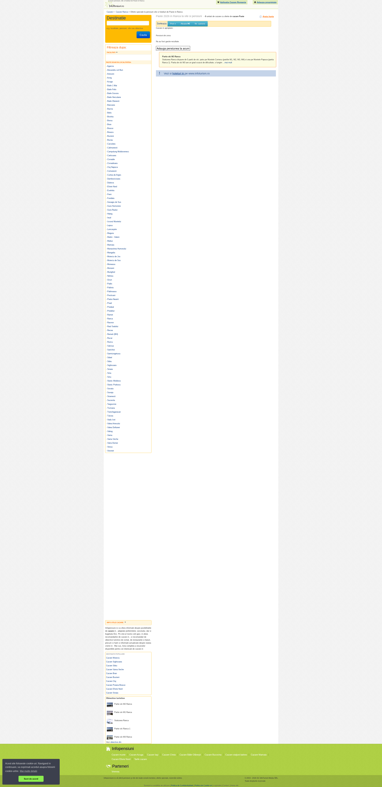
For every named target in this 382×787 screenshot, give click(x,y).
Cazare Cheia (169, 755)
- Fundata (110, 198)
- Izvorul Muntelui (113, 221)
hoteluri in (178, 73)
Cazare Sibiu (111, 665)
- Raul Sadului (112, 326)
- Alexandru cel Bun (114, 70)
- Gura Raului (111, 210)
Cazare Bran (111, 673)
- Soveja (109, 392)
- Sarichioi (110, 350)
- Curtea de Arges (113, 175)
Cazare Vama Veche (115, 669)
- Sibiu (109, 361)
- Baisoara (110, 105)
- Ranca (109, 319)
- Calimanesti (111, 148)
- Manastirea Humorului (116, 249)
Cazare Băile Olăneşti (190, 755)
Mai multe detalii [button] (28, 771)
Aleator (184, 23)
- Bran (108, 124)
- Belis (109, 113)
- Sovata (109, 388)
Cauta (143, 35)
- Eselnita (110, 190)
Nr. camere (200, 23)
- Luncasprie (111, 229)
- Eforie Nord (111, 186)
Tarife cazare (140, 759)
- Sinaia (109, 369)
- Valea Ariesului (113, 423)
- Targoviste (111, 404)
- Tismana (110, 408)
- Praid (109, 303)
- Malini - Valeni (112, 237)
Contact (226, 785)
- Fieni (108, 194)
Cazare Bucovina (213, 755)
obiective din (115, 742)
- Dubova (110, 183)
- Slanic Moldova (113, 381)
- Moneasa (110, 264)
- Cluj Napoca (112, 167)
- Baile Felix (111, 89)
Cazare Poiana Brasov (115, 685)
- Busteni (110, 136)
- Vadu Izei (110, 420)
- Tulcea (109, 416)
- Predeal (110, 307)
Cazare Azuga (136, 755)
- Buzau (109, 140)
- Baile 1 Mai (111, 85)
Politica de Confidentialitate (182, 785)
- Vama (109, 435)
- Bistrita (109, 117)
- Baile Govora (112, 93)
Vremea (115, 771)
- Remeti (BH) (112, 334)
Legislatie (217, 785)
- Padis (109, 284)
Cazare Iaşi (152, 755)
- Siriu (108, 377)
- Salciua (110, 346)
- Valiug (109, 431)
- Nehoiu (109, 276)
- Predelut (110, 311)
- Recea (109, 330)
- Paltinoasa (111, 291)
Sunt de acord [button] (31, 779)
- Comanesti (111, 171)
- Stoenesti (110, 396)
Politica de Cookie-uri (203, 785)
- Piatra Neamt (112, 299)
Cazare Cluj (111, 681)
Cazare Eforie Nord (114, 689)
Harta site (234, 785)
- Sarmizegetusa (113, 353)
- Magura (110, 233)
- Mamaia (110, 245)
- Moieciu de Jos (113, 256)
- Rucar (109, 338)
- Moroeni (110, 268)
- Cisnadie (110, 159)
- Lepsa (109, 225)
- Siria (108, 373)
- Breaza (109, 132)
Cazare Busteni (112, 677)
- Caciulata (110, 144)
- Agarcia (110, 66)
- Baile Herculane (113, 97)
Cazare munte (118, 755)
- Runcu (109, 342)
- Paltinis (110, 287)
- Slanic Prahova (113, 385)
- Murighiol (110, 272)
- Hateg (109, 214)
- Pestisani (110, 295)
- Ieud (108, 218)
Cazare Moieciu (113, 658)
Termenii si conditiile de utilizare (157, 785)
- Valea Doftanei (113, 427)
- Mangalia (110, 252)
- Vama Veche (112, 439)
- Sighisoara (111, 365)
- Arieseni (110, 74)
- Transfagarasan (113, 412)
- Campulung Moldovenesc (117, 151)
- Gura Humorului (113, 206)
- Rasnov (110, 322)
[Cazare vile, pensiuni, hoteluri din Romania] (114, 4)
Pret (172, 23)
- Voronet (110, 451)
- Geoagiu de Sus (113, 202)
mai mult (228, 62)
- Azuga (109, 82)
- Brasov (109, 128)
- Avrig (109, 78)
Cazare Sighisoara (114, 662)
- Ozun (109, 280)
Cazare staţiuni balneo (236, 755)
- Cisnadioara (111, 163)
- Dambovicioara (113, 179)
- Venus (109, 447)
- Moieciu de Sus (113, 260)
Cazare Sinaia (112, 693)
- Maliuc (109, 241)
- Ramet (109, 315)
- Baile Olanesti (112, 101)
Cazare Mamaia (259, 755)
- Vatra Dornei (112, 443)
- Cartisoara (111, 155)
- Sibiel (109, 357)
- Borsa (109, 120)
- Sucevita (110, 400)
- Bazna (109, 109)
